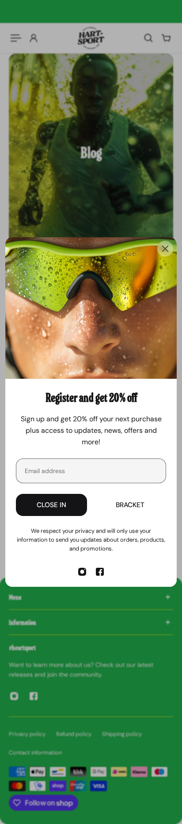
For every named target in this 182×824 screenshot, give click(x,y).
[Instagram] (82, 571)
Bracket (130, 505)
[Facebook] (99, 571)
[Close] (165, 249)
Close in (51, 505)
